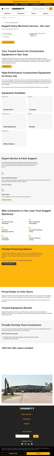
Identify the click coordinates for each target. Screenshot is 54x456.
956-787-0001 (6, 36)
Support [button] (26, 424)
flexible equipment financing (25, 260)
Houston (21, 337)
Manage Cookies (13, 453)
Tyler (33, 337)
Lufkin (30, 337)
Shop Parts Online (8, 42)
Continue (38, 453)
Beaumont (5, 337)
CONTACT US (7, 66)
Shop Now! (37, 1)
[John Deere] (5, 8)
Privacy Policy (36, 449)
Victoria (36, 337)
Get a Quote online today (9, 263)
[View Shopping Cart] (50, 8)
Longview (26, 337)
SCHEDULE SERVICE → (7, 199)
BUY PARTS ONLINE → (7, 184)
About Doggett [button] (26, 414)
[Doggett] (18, 8)
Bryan (10, 337)
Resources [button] (26, 419)
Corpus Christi (15, 337)
